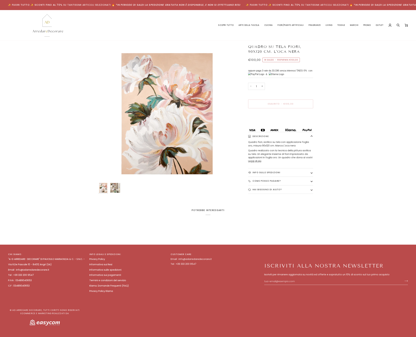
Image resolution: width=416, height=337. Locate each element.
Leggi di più (254, 161)
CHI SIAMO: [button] (15, 254)
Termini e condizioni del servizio (107, 280)
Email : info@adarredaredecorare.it (28, 269)
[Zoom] (166, 112)
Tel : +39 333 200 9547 (21, 275)
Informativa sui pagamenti (105, 275)
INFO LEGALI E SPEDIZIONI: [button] (105, 254)
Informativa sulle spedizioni (105, 269)
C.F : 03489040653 (19, 285)
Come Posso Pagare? (266, 180)
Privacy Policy (97, 259)
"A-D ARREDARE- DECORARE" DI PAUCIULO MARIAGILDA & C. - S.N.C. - (46, 259)
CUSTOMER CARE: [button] (181, 254)
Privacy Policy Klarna (101, 291)
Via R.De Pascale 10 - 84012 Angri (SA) (30, 264)
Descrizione (260, 136)
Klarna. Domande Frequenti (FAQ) (109, 285)
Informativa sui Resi (100, 264)
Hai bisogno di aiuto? (267, 189)
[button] (249, 25)
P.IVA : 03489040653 (20, 280)
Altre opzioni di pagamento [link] (264, 123)
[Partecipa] (405, 281)
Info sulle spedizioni (266, 172)
